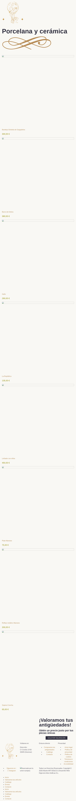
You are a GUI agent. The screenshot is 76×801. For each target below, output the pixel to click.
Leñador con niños (8, 458)
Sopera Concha (7, 705)
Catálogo (8, 782)
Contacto (8, 787)
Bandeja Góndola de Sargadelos (13, 130)
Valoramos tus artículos (13, 780)
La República (6, 376)
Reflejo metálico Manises (11, 623)
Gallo (4, 294)
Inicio (7, 777)
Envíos (7, 784)
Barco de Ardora (7, 212)
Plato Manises (7, 541)
